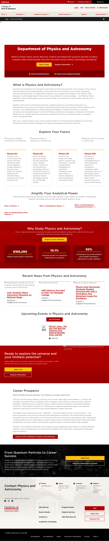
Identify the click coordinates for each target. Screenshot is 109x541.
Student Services (68, 512)
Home (6, 19)
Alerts (59, 536)
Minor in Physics (10, 206)
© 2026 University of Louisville (15, 533)
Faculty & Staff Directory (40, 74)
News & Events (44, 512)
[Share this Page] (103, 19)
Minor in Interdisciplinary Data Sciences (16, 213)
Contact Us (43, 517)
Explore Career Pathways (54, 239)
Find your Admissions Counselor (85, 463)
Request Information (63, 64)
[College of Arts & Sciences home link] (11, 509)
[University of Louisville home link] (5, 2)
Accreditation (48, 536)
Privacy (87, 536)
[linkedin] (12, 501)
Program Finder (68, 507)
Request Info (95, 519)
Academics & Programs (48, 522)
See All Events (54, 319)
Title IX (95, 536)
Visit (94, 508)
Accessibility (35, 536)
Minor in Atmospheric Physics (51, 206)
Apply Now (85, 458)
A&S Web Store (68, 517)
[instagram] (9, 501)
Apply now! (18, 369)
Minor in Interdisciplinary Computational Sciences (84, 206)
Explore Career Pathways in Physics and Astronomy (35, 437)
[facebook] (5, 501)
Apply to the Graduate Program (68, 74)
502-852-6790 (46, 486)
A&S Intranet (44, 507)
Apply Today (44, 64)
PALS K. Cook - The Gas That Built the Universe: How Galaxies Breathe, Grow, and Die (58, 330)
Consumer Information (72, 536)
